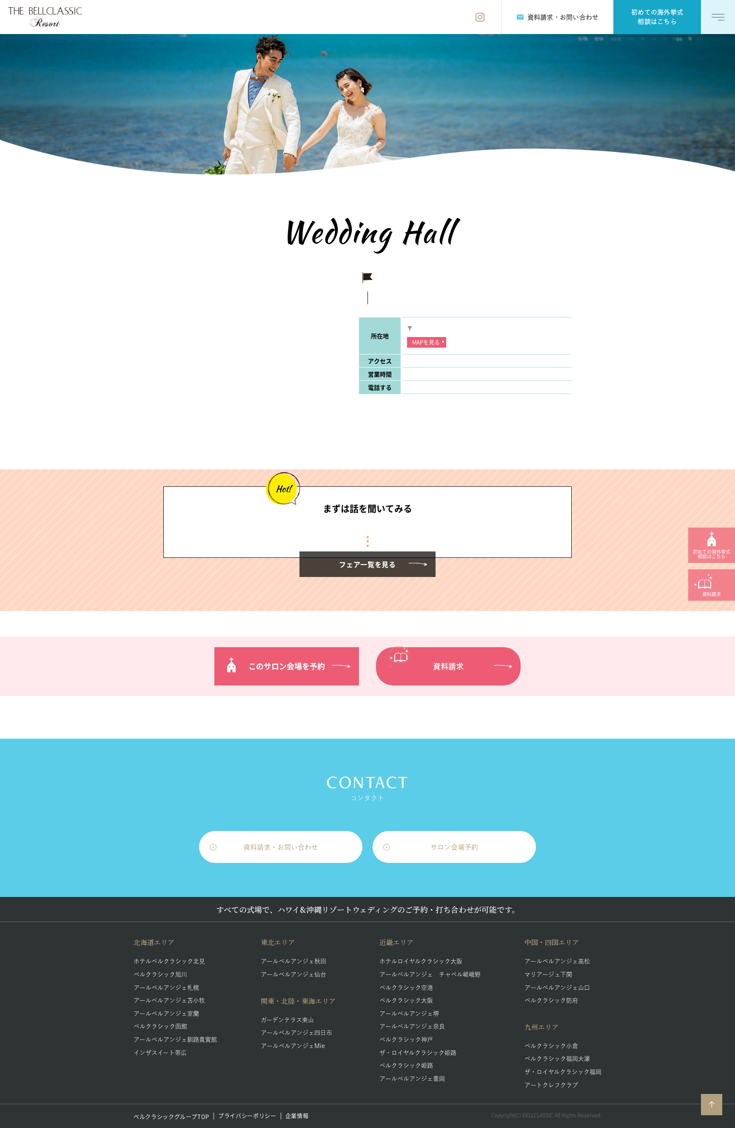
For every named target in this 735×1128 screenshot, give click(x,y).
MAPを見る (426, 342)
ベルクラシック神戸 (406, 1039)
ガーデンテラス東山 (287, 1020)
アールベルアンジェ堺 (409, 1014)
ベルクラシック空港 (406, 988)
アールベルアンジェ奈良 (412, 1026)
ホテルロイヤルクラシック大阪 (420, 961)
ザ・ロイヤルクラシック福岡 (562, 1072)
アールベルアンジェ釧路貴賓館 (175, 1039)
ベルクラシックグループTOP (171, 1116)
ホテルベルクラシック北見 (169, 961)
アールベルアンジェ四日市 (296, 1033)
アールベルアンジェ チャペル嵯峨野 (430, 974)
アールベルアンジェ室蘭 (166, 1014)
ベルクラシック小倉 (551, 1046)
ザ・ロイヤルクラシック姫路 (417, 1053)
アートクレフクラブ (551, 1085)
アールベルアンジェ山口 (557, 988)
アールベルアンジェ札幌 (166, 988)
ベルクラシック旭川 (160, 974)
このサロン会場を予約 (286, 666)
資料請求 (448, 666)
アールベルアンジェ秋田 (293, 961)
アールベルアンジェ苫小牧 (169, 1000)
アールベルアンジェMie (293, 1046)
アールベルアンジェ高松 (557, 961)
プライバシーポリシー (247, 1116)
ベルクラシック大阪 (406, 1000)
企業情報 (297, 1116)
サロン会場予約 (454, 847)
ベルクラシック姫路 (406, 1065)
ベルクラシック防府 (551, 1000)
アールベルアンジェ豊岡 (412, 1079)
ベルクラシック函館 (160, 1026)
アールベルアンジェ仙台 (293, 974)
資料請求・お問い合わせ (280, 847)
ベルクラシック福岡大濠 (557, 1059)
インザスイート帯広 (160, 1053)
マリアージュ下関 (548, 974)
